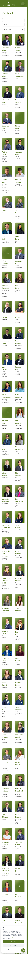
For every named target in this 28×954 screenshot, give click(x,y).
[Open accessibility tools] (23, 950)
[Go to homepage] (9, 4)
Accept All (13, 941)
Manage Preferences (13, 949)
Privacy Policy (12, 937)
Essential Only (13, 945)
